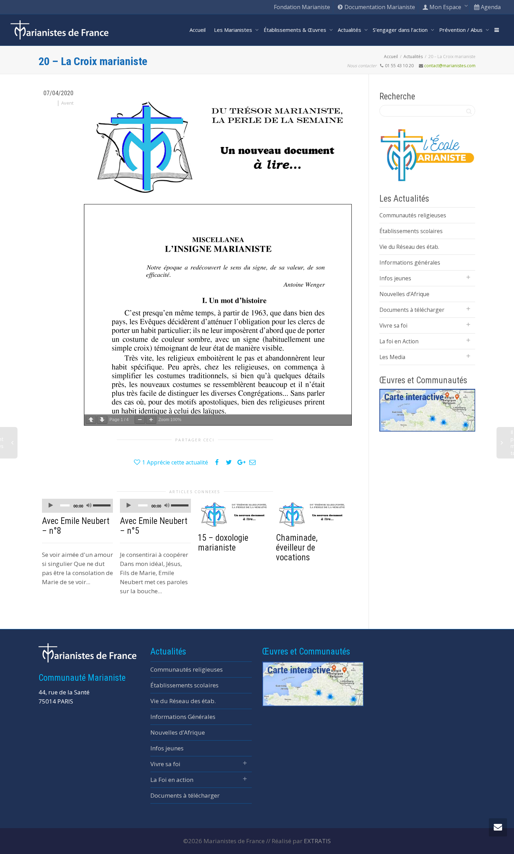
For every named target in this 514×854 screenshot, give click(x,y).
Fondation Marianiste (302, 7)
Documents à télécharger (411, 310)
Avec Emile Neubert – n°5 (153, 526)
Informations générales (409, 262)
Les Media (392, 357)
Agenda (490, 7)
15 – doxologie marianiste (223, 543)
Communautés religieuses (412, 215)
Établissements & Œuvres (296, 29)
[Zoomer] (151, 420)
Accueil (198, 29)
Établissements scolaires (411, 231)
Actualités (350, 29)
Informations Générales (182, 717)
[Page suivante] (102, 420)
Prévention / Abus (461, 29)
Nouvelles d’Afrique (404, 294)
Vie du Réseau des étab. (409, 247)
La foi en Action (399, 341)
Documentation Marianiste (379, 7)
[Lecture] (50, 506)
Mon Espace (445, 7)
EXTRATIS (317, 841)
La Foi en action (171, 780)
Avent (67, 103)
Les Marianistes (234, 29)
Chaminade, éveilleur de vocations (296, 547)
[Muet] (88, 506)
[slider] (101, 505)
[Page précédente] (91, 420)
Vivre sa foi (393, 325)
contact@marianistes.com (450, 66)
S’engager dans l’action (401, 29)
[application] (77, 506)
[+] (233, 514)
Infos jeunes (395, 278)
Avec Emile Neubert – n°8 (75, 526)
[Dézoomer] (140, 420)
